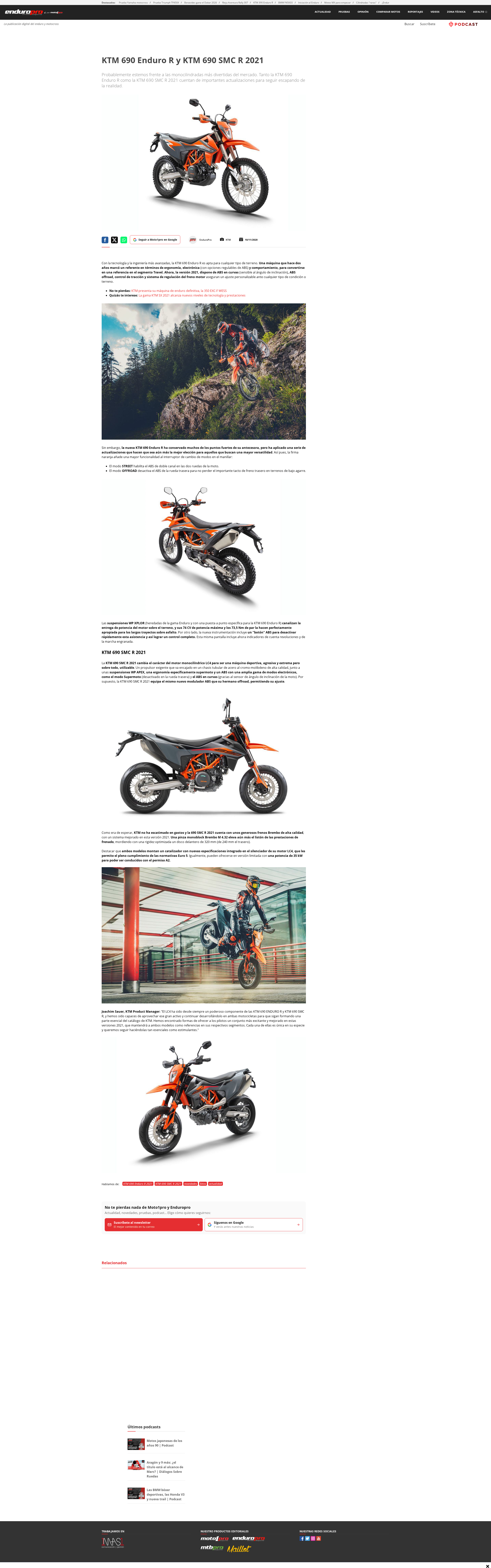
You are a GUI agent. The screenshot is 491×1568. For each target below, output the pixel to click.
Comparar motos (388, 11)
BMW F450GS (285, 2)
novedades (190, 1184)
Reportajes (415, 11)
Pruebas (344, 11)
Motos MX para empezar (337, 2)
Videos (435, 11)
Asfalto (478, 11)
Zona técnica (456, 11)
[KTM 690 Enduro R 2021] (204, 438)
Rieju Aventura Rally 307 (235, 2)
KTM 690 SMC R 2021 (168, 1184)
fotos (203, 1184)
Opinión (363, 11)
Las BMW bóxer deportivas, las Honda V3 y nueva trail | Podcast (166, 1494)
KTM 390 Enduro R (263, 2)
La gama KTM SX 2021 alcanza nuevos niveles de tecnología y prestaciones (192, 295)
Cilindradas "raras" (366, 2)
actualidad (215, 1184)
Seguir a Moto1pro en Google (157, 239)
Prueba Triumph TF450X (166, 2)
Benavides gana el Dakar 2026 (200, 2)
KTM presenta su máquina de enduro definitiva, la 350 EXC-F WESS (179, 291)
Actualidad (323, 11)
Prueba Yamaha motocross (133, 2)
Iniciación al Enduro (308, 2)
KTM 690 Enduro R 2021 (137, 1184)
